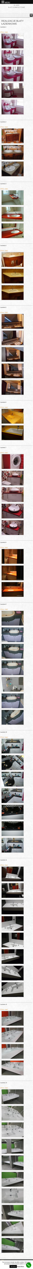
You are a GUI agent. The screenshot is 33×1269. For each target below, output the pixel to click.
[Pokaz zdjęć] (4, 32)
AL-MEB (16, 5)
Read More (20, 1266)
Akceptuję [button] (13, 1266)
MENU (7, 2)
